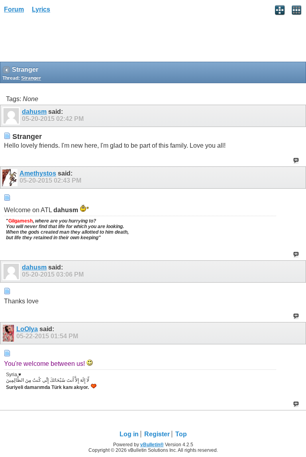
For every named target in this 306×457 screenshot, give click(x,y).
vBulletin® (152, 444)
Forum (14, 9)
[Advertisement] (64, 40)
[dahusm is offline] (12, 116)
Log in (129, 434)
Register (157, 434)
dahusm (34, 111)
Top (181, 434)
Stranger (31, 78)
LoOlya (27, 329)
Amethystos (38, 173)
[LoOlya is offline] (9, 333)
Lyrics (41, 9)
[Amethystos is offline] (11, 177)
